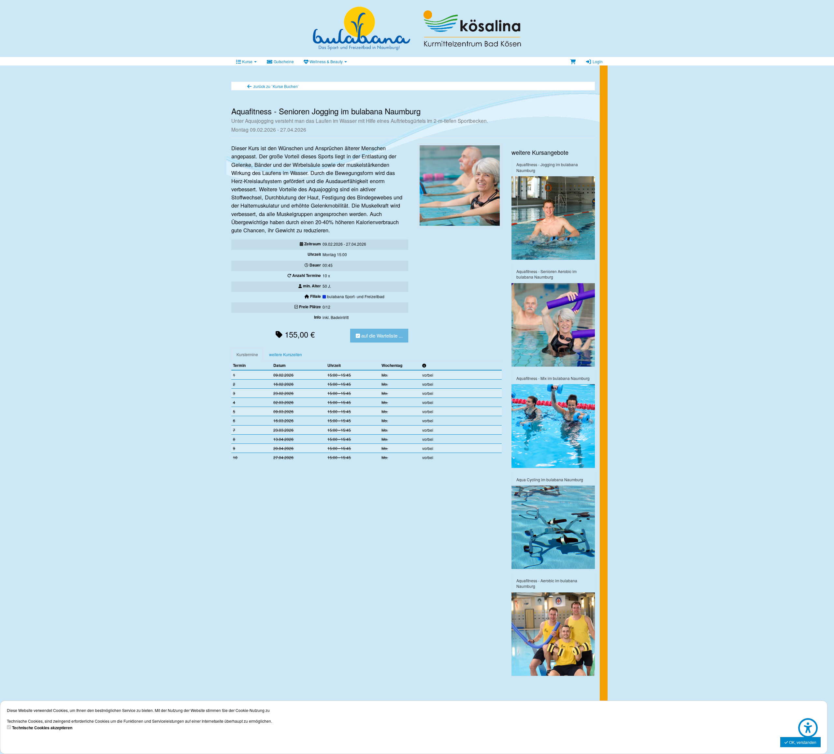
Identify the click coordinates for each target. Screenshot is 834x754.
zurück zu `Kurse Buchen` (275, 86)
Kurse (247, 61)
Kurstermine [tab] (247, 354)
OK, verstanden (802, 742)
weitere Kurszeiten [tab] (285, 354)
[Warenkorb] (573, 61)
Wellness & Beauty (326, 61)
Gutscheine (283, 61)
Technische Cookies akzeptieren (42, 728)
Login (597, 61)
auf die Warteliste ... (381, 335)
